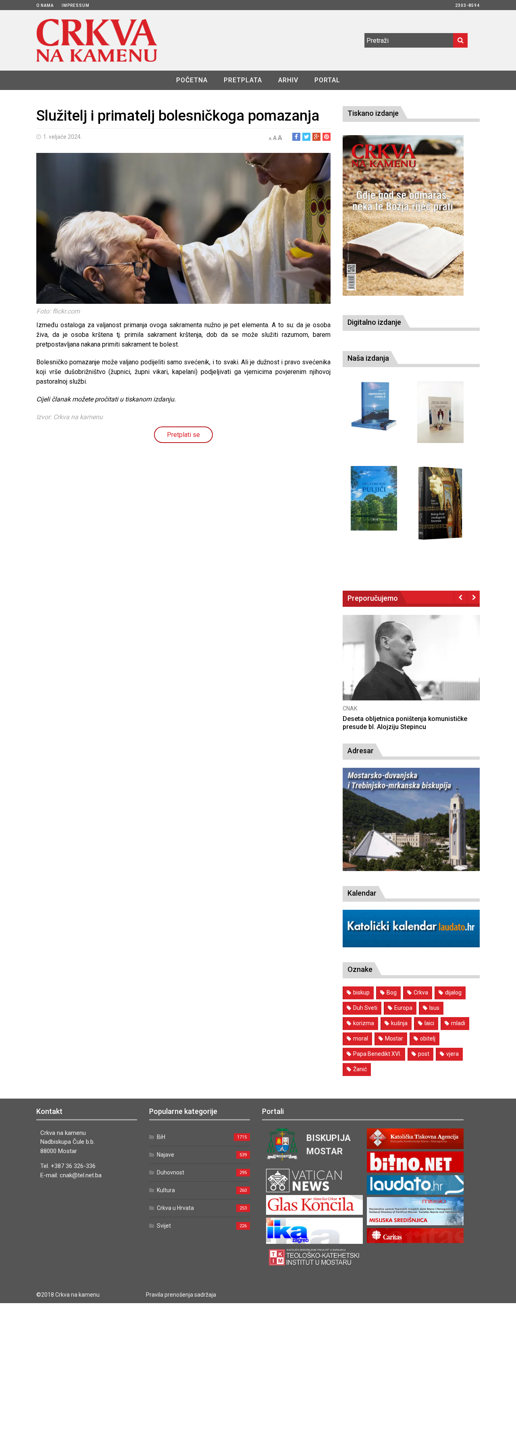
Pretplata (243, 80)
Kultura (166, 1190)
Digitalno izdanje (374, 322)
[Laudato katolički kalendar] (411, 945)
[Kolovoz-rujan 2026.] (403, 215)
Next (473, 597)
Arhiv (288, 80)
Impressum (75, 5)
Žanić (360, 1069)
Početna (192, 80)
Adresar (360, 750)
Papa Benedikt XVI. (377, 1054)
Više (411, 665)
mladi (458, 1023)
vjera (452, 1054)
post (423, 1054)
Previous (460, 597)
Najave (165, 1154)
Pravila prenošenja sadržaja (181, 1294)
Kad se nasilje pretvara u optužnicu (394, 719)
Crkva (421, 992)
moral (360, 1038)
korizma (363, 1023)
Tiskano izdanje (373, 113)
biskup (361, 992)
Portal (327, 80)
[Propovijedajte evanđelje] (374, 406)
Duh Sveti (365, 1008)
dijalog (453, 992)
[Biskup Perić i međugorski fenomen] (440, 503)
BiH (161, 1137)
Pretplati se (183, 435)
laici (429, 1023)
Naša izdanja (368, 358)
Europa (403, 1008)
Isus (434, 1008)
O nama (45, 5)
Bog (392, 992)
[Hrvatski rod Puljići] (374, 498)
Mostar (394, 1038)
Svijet (164, 1225)
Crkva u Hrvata (175, 1208)
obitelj (427, 1038)
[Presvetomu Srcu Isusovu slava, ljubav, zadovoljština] (440, 412)
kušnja (399, 1023)
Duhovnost (170, 1172)
